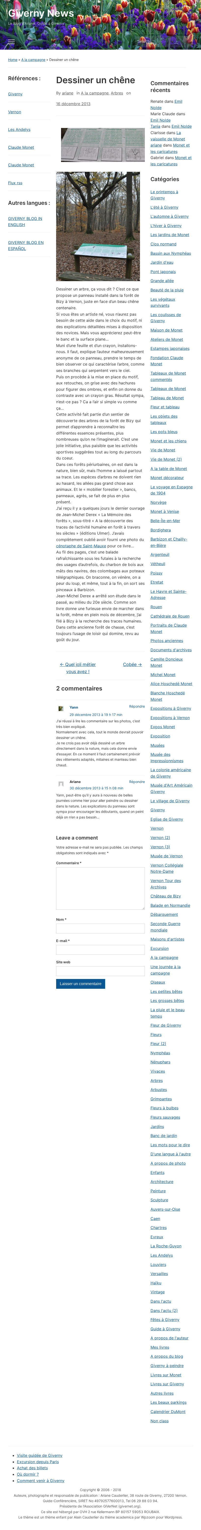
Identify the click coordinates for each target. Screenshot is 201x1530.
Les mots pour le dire (170, 1144)
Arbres (117, 93)
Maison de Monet (167, 330)
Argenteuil (160, 554)
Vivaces (158, 1071)
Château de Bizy (166, 896)
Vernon (14, 111)
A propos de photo (168, 1163)
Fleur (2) (158, 1043)
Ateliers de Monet (167, 339)
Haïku (156, 1282)
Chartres (159, 1227)
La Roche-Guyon (166, 1245)
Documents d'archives (171, 649)
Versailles (159, 1273)
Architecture (162, 1181)
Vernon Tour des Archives (166, 883)
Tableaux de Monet (168, 388)
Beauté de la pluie (167, 290)
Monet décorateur (167, 477)
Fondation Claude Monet (167, 361)
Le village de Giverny (170, 800)
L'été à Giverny (164, 207)
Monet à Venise (165, 511)
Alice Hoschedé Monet (171, 683)
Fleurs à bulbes (164, 1107)
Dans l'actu (161, 1301)
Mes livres (160, 1347)
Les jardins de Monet (170, 234)
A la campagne (33, 60)
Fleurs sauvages (165, 1117)
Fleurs (156, 1034)
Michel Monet (163, 674)
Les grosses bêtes (167, 1000)
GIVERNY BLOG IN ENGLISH (25, 221)
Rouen (156, 606)
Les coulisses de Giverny (166, 317)
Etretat (157, 582)
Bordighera (161, 530)
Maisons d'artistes (167, 939)
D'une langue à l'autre (171, 1153)
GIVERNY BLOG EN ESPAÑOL (26, 245)
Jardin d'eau (162, 262)
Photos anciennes (167, 640)
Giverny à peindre (167, 1365)
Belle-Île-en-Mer (165, 520)
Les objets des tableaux (164, 419)
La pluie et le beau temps (168, 1013)
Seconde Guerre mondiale (165, 926)
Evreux (157, 1236)
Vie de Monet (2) (166, 459)
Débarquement (164, 914)
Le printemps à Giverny (164, 195)
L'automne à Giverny (170, 216)
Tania (155, 126)
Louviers (158, 1264)
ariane (67, 93)
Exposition (160, 736)
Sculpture (159, 1199)
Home (12, 60)
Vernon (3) (160, 846)
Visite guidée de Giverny (40, 1455)
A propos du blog (167, 1356)
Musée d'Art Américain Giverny (171, 788)
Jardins (157, 1126)
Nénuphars (160, 1061)
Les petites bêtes (166, 991)
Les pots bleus (164, 431)
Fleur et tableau (165, 406)
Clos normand (163, 244)
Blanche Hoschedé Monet (168, 696)
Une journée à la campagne (166, 970)
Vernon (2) (160, 837)
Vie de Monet (163, 450)
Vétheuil (158, 563)
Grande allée (162, 280)
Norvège (158, 502)
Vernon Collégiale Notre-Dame (167, 868)
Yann (74, 707)
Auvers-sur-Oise (165, 1209)
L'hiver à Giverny (166, 225)
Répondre (137, 706)
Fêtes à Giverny (165, 1319)
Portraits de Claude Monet (169, 628)
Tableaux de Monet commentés (168, 376)
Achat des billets (32, 1467)
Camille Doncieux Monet (167, 662)
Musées (157, 745)
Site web (63, 962)
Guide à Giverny (165, 1328)
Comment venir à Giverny (40, 1480)
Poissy (157, 573)
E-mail (63, 941)
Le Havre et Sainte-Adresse (169, 594)
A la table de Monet (169, 468)
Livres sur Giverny (167, 1383)
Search (186, 41)
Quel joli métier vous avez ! (78, 668)
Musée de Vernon (167, 855)
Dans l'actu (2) (164, 1310)
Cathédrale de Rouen (170, 616)
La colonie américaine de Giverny (171, 773)
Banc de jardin (164, 1135)
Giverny (15, 94)
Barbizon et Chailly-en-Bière (169, 542)
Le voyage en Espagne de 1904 (172, 490)
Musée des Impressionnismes (167, 757)
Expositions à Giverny (171, 708)
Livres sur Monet (166, 1374)
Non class (160, 1420)
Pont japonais (163, 271)
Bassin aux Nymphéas (171, 253)
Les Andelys (19, 129)
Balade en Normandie (170, 905)
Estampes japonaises (170, 348)
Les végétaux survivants (163, 302)
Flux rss (15, 182)
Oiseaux (158, 982)
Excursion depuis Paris (38, 1461)
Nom (61, 919)
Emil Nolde (161, 120)
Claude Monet (21, 147)
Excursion (160, 948)
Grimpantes (161, 1098)
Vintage (158, 1291)
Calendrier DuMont (168, 1411)
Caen (155, 1218)
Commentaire (69, 863)
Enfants (157, 1172)
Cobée (132, 664)
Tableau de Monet (167, 397)
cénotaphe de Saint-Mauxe (81, 545)
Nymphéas (160, 1052)
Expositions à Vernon (170, 717)
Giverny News (41, 13)
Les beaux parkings (169, 1402)
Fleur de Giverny (166, 1025)
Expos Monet (163, 726)
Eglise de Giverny (167, 819)
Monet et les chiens (169, 440)
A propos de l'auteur (169, 1337)
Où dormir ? (28, 1474)
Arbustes (159, 1089)
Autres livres (162, 1393)
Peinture (158, 1190)
